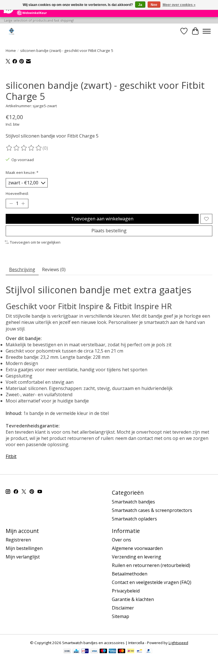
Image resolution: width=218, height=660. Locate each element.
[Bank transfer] (67, 651)
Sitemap (120, 616)
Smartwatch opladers (134, 519)
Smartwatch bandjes (133, 502)
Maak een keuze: (22, 172)
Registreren (18, 540)
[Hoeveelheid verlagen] (11, 203)
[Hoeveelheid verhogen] (23, 203)
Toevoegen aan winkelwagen (102, 219)
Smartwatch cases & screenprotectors (152, 510)
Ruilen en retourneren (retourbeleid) (151, 565)
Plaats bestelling (109, 230)
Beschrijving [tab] (22, 269)
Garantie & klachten (133, 599)
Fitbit (11, 456)
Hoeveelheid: (17, 193)
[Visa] (94, 651)
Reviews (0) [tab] (54, 269)
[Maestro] (103, 651)
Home (11, 50)
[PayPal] (148, 651)
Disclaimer (123, 608)
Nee (154, 5)
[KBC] (76, 651)
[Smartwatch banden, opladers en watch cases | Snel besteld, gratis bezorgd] (11, 31)
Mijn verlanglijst (23, 557)
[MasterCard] (121, 651)
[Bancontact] (139, 651)
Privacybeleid (126, 591)
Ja (140, 5)
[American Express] (112, 651)
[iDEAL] (130, 651)
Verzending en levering (136, 557)
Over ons (121, 540)
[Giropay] (85, 651)
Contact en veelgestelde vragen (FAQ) (151, 582)
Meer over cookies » (179, 5)
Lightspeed (178, 642)
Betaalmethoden (129, 574)
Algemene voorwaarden (137, 548)
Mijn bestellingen (24, 548)
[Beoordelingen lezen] (24, 148)
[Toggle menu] (206, 31)
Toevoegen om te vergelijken (35, 242)
